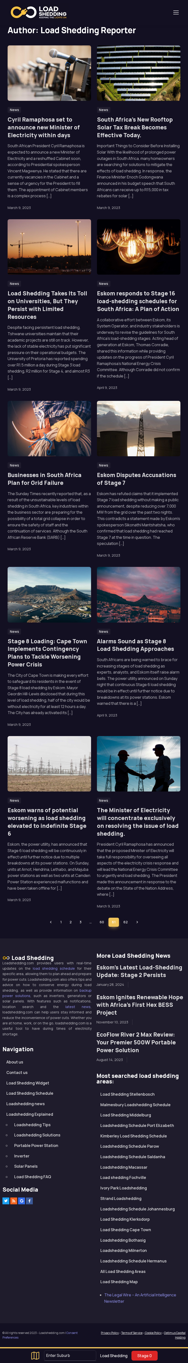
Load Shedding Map (119, 1281)
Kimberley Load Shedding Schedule (133, 1136)
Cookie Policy (153, 1333)
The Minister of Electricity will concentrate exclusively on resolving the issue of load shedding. (138, 821)
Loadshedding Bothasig (123, 1240)
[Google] (21, 1200)
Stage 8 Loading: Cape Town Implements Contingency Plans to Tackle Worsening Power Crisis (47, 652)
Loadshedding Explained (29, 1114)
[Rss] (13, 1200)
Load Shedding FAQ (32, 1176)
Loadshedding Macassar (123, 1167)
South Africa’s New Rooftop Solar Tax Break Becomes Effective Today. (135, 127)
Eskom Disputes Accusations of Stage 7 (136, 479)
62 (125, 922)
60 (102, 922)
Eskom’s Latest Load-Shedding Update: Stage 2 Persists (139, 971)
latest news (78, 1006)
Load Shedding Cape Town (125, 1229)
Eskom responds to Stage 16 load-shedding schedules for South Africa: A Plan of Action (138, 301)
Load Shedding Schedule (29, 1093)
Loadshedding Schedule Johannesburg (137, 1209)
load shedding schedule (54, 968)
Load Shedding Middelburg (125, 1115)
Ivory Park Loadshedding (123, 1188)
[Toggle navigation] (175, 12)
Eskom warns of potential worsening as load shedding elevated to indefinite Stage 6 (47, 821)
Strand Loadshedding (120, 1198)
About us (14, 1062)
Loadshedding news (25, 1103)
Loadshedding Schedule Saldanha (132, 1156)
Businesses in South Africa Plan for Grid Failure (45, 479)
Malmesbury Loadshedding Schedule (135, 1104)
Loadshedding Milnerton (123, 1250)
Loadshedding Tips (32, 1124)
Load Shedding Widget (27, 1083)
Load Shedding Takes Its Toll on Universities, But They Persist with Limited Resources (47, 305)
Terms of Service (131, 1333)
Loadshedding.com (41, 12)
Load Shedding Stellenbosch (127, 1094)
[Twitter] (5, 1200)
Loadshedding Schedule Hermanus (133, 1261)
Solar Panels (26, 1166)
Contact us (17, 1072)
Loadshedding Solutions (37, 1135)
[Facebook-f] (29, 1200)
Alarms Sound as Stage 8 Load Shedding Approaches (135, 645)
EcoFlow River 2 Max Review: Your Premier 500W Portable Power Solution (136, 1042)
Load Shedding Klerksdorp (125, 1219)
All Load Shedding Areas (123, 1271)
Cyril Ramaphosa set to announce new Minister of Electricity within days (44, 127)
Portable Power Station (36, 1145)
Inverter (21, 1156)
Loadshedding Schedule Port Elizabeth (137, 1125)
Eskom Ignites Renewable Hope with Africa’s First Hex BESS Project (139, 1005)
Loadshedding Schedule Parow (129, 1146)
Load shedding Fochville (123, 1177)
